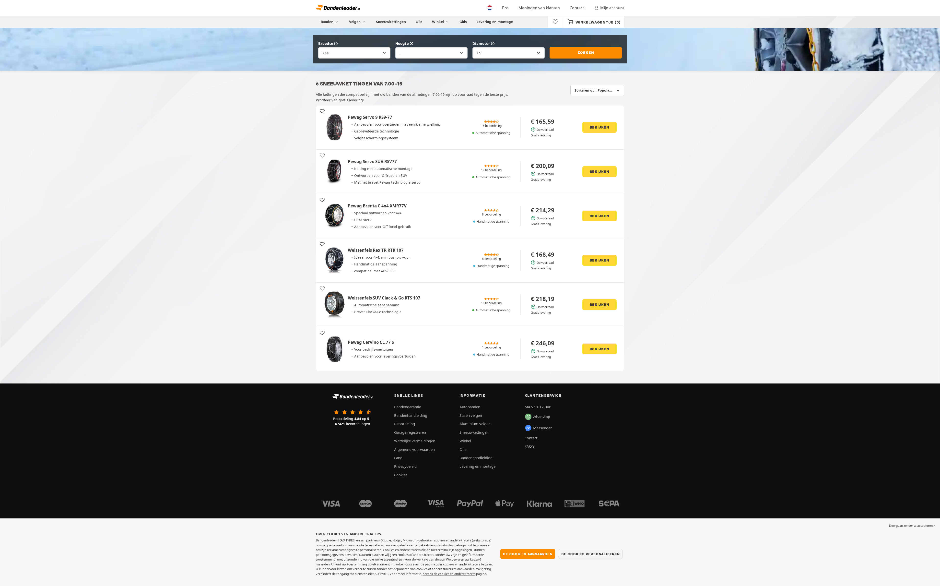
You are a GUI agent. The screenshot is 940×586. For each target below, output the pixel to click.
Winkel (438, 21)
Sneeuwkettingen (391, 21)
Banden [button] (327, 21)
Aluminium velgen (475, 423)
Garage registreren (410, 432)
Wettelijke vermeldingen (414, 440)
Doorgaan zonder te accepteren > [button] (912, 526)
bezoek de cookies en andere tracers (449, 574)
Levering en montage (495, 21)
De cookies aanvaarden (527, 554)
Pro (505, 8)
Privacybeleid (405, 466)
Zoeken (585, 52)
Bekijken (600, 127)
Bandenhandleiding (410, 415)
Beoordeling (404, 423)
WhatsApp (541, 416)
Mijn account (612, 8)
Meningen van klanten (539, 8)
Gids (463, 21)
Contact (577, 8)
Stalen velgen (470, 415)
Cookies (400, 474)
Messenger (542, 427)
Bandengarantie (407, 406)
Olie (419, 21)
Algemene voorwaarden (414, 449)
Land (398, 457)
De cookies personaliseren (590, 554)
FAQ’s (529, 446)
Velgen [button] (355, 21)
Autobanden (469, 406)
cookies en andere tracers (461, 564)
